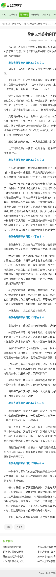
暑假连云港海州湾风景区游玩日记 (14, 556)
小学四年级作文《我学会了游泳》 (14, 561)
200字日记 (43, 51)
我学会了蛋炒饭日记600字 (14, 551)
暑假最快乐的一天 (12, 547)
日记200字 (17, 24)
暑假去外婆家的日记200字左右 (38, 24)
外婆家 (20, 527)
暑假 (8, 527)
